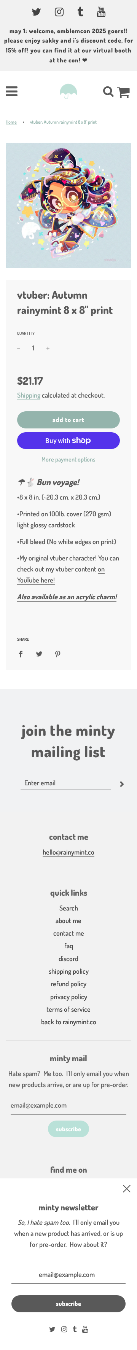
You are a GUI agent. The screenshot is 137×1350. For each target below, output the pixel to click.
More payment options (68, 459)
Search (68, 908)
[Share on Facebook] (23, 653)
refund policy (68, 983)
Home (11, 122)
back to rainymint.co (68, 1021)
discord (68, 958)
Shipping (28, 395)
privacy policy (68, 996)
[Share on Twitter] (39, 653)
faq (68, 945)
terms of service (68, 1009)
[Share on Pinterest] (58, 653)
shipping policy (69, 971)
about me (68, 920)
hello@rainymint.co (68, 852)
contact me (68, 933)
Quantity (26, 333)
